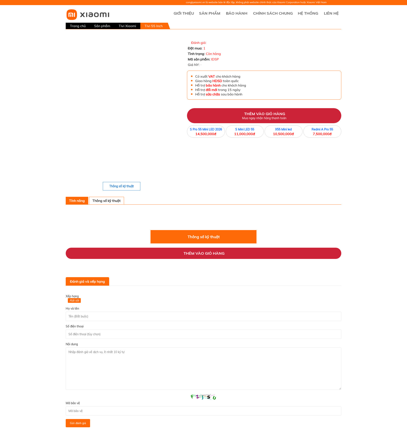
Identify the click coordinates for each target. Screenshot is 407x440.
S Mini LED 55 (244, 129)
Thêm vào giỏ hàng (264, 115)
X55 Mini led (283, 129)
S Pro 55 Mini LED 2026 (206, 129)
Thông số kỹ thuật (121, 186)
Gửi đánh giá (78, 423)
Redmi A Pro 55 (322, 129)
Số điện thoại (75, 326)
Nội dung (72, 344)
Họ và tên (72, 308)
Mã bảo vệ (73, 403)
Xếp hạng (72, 296)
